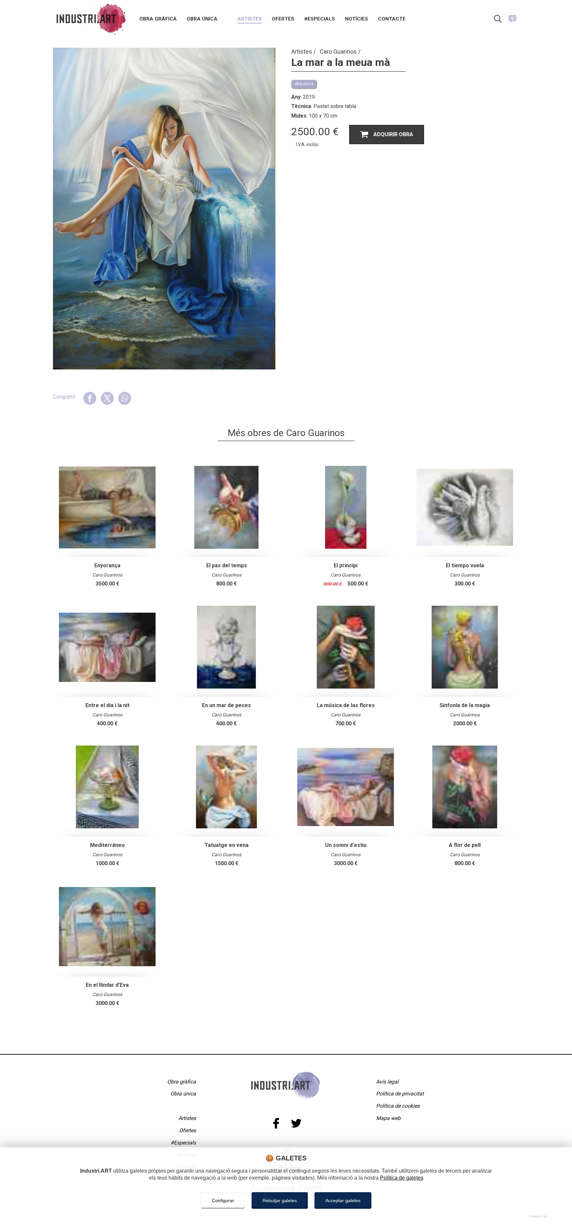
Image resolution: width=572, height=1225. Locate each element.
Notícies (356, 19)
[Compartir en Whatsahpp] (124, 398)
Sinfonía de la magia (465, 705)
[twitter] (296, 1123)
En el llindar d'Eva (107, 985)
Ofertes (283, 19)
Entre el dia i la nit (107, 705)
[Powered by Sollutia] (286, 1216)
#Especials (319, 19)
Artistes (249, 19)
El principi (346, 565)
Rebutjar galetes (279, 1200)
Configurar (223, 1200)
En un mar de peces (226, 705)
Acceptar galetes (342, 1200)
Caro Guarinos (339, 51)
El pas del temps (226, 565)
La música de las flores (346, 705)
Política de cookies (398, 1106)
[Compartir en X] (107, 398)
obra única (303, 84)
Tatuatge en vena (227, 845)
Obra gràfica (158, 19)
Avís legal (387, 1082)
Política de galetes (401, 1178)
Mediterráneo (107, 845)
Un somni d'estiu (345, 845)
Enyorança (107, 565)
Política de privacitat (400, 1093)
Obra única (202, 19)
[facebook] (275, 1123)
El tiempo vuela (465, 565)
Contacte (391, 19)
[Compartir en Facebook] (89, 398)
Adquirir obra (393, 134)
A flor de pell (465, 845)
